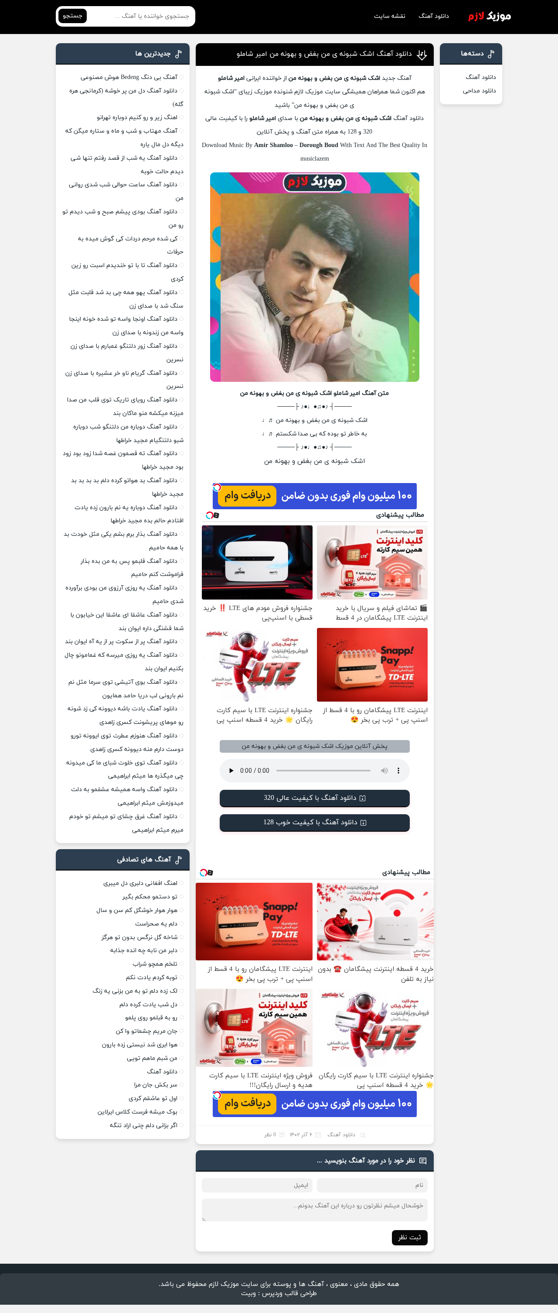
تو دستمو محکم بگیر (149, 897)
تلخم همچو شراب (155, 964)
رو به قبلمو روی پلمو (151, 1018)
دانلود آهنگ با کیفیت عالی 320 (310, 798)
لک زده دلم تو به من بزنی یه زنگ (134, 991)
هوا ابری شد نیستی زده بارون (139, 1045)
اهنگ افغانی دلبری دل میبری (140, 883)
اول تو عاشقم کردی (153, 1098)
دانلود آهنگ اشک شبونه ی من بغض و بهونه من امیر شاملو (324, 54)
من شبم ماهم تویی (152, 1058)
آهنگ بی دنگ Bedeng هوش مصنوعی (129, 77)
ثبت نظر (409, 1237)
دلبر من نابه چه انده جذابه (143, 950)
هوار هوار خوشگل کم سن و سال (136, 910)
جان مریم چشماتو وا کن (146, 1031)
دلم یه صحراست (156, 924)
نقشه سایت (389, 16)
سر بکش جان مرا (155, 1085)
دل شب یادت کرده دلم (148, 1005)
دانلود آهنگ (433, 16)
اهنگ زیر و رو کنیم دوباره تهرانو (137, 117)
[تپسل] (217, 487)
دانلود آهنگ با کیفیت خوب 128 (310, 822)
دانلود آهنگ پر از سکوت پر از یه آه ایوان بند (121, 642)
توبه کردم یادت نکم (151, 978)
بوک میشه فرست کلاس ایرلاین (137, 1112)
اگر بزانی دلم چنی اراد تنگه (143, 1125)
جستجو (72, 16)
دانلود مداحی (479, 91)
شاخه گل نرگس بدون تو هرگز (139, 937)
